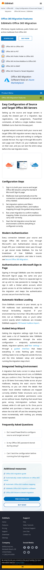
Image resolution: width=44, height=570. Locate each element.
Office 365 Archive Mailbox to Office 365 (21, 61)
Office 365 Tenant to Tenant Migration (20, 71)
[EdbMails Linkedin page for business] (36, 547)
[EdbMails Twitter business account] (28, 547)
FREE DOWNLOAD (22, 499)
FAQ (24, 522)
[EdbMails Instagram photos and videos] (32, 547)
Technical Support (29, 528)
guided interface (21, 349)
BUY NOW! (22, 505)
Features (5, 525)
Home (4, 522)
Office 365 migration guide (16, 474)
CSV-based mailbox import (28, 323)
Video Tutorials (28, 525)
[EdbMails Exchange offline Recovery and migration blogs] (28, 552)
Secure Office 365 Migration (16, 259)
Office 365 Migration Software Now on (22, 79)
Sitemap (5, 538)
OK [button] (23, 567)
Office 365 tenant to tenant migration (20, 492)
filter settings (34, 345)
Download (8, 38)
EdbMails (6, 518)
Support (4, 531)
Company (6, 542)
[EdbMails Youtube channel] (24, 552)
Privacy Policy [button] (20, 562)
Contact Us (27, 534)
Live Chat (26, 531)
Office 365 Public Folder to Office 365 (20, 56)
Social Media (28, 542)
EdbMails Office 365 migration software (20, 488)
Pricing (4, 528)
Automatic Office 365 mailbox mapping (20, 484)
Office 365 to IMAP (13, 66)
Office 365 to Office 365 (15, 46)
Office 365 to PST (12, 51)
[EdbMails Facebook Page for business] (24, 547)
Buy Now (25, 38)
